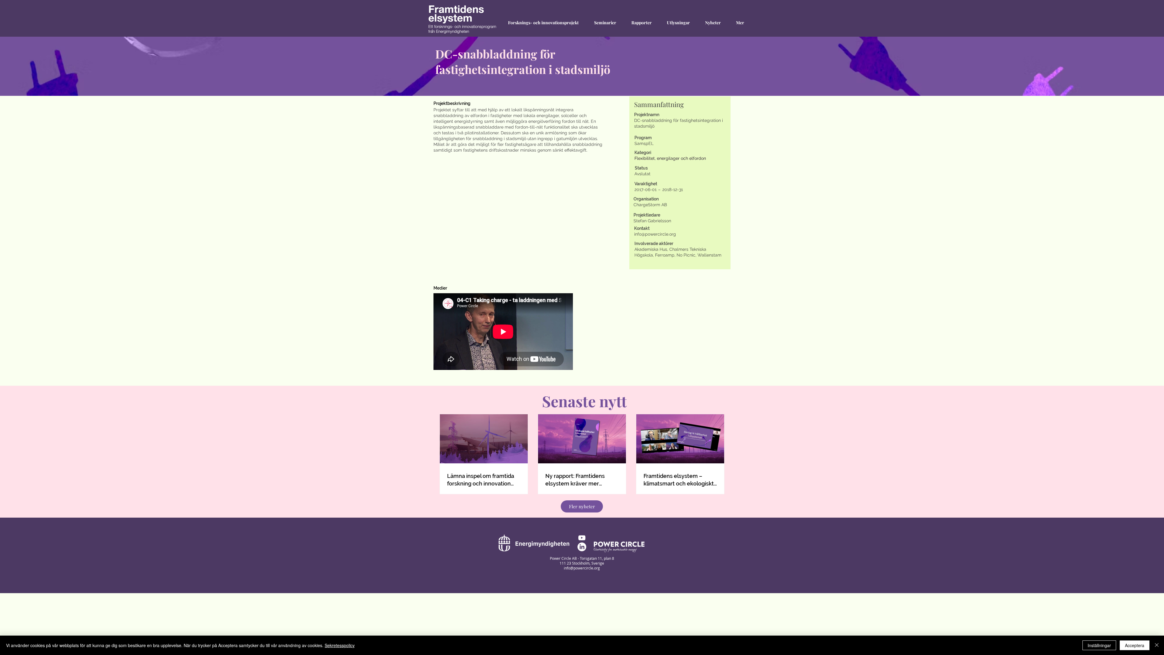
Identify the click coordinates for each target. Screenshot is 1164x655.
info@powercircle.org (655, 234)
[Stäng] (1156, 645)
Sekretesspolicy (340, 645)
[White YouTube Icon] (581, 537)
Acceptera (1134, 645)
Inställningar (1099, 645)
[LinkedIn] (581, 546)
